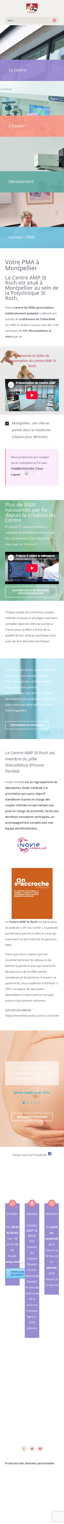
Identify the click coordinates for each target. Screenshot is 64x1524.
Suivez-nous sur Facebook (30, 1155)
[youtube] (40, 1448)
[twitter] (32, 1448)
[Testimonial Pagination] (24, 1103)
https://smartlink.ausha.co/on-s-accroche (32, 1015)
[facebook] (24, 1448)
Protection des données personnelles (30, 1463)
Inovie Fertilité (14, 782)
